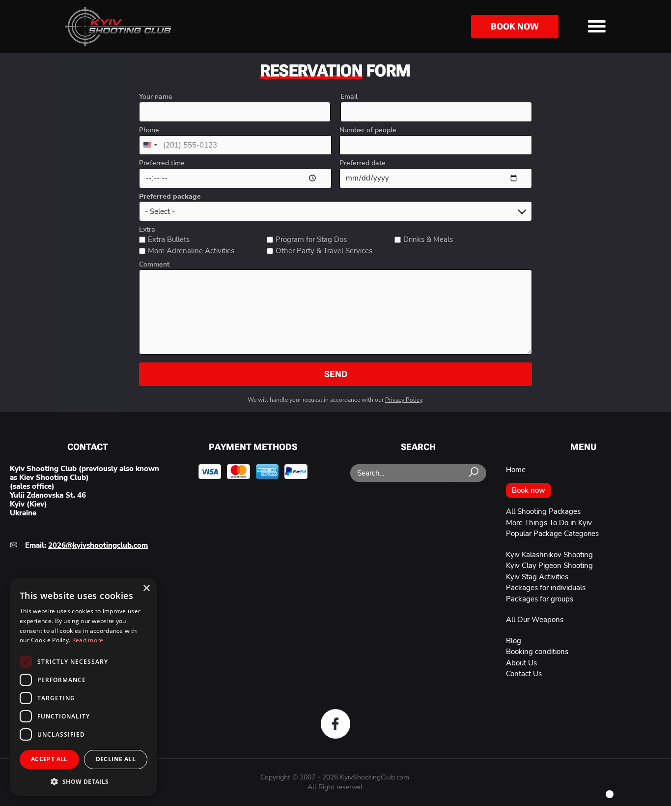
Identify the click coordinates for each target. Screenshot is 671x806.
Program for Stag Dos (311, 239)
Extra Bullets (169, 239)
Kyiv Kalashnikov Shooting (549, 555)
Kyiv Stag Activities (537, 577)
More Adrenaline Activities (191, 251)
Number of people (367, 130)
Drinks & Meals (428, 239)
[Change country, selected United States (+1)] (150, 145)
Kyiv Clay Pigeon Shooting (549, 565)
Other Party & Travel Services (324, 251)
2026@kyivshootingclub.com (98, 545)
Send (335, 374)
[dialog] (83, 687)
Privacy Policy (403, 400)
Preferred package (170, 196)
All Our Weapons (534, 620)
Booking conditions (537, 652)
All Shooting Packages (543, 511)
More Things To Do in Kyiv (549, 523)
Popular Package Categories (552, 533)
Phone (149, 130)
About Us (521, 663)
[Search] (474, 472)
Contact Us (524, 674)
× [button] (146, 588)
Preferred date (362, 163)
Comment (154, 264)
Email (349, 96)
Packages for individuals (546, 588)
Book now (515, 26)
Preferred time (162, 163)
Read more (88, 640)
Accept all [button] (49, 759)
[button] (83, 781)
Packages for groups (539, 599)
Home (516, 470)
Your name (155, 96)
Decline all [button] (116, 759)
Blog (513, 641)
